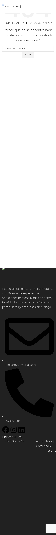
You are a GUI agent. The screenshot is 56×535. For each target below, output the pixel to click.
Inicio (8, 441)
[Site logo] (12, 6)
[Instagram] (13, 429)
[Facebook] (5, 429)
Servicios (18, 441)
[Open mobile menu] (52, 6)
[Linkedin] (21, 429)
